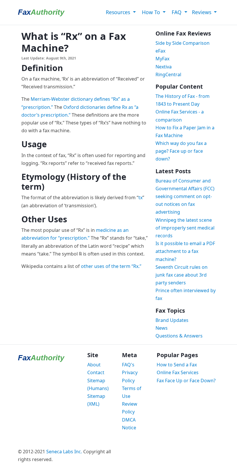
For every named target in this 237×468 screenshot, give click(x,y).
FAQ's (128, 364)
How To (151, 12)
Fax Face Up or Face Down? (186, 380)
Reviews (202, 12)
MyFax (162, 58)
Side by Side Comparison (182, 43)
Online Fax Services (178, 372)
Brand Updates (171, 320)
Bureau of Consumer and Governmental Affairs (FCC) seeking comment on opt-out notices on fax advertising (184, 196)
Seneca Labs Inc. (64, 451)
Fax (41, 12)
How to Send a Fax (177, 364)
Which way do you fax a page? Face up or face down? (181, 151)
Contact (95, 372)
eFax (160, 51)
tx (140, 197)
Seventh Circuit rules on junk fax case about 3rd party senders (181, 275)
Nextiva (163, 67)
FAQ (176, 12)
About (94, 364)
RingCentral (168, 74)
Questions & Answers (179, 336)
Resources (118, 12)
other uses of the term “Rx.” (111, 266)
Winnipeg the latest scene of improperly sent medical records (184, 228)
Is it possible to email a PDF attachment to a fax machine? (185, 251)
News (161, 328)
